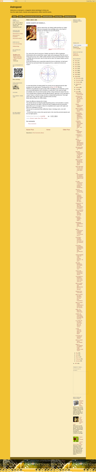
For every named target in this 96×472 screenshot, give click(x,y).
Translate (78, 48)
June (77, 91)
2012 (76, 68)
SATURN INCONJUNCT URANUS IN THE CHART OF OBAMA (79, 154)
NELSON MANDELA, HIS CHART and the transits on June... (79, 265)
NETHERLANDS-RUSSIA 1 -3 (79, 148)
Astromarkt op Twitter (18, 33)
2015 (76, 62)
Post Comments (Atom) (38, 132)
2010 (76, 72)
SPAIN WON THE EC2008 (79, 94)
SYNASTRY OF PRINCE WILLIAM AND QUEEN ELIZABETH (79, 206)
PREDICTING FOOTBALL (79, 292)
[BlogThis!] (52, 116)
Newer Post (30, 129)
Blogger (63, 460)
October (78, 82)
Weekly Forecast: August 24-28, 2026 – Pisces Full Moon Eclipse (17, 57)
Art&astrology (16, 46)
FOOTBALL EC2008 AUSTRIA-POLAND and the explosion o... (79, 240)
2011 (76, 70)
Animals (32, 118)
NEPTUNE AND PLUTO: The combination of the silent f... (79, 169)
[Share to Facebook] (55, 116)
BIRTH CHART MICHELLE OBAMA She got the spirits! (79, 162)
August (78, 87)
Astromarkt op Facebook (16, 36)
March (77, 357)
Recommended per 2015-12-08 (32, 16)
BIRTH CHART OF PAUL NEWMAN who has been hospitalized (79, 297)
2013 (76, 66)
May (77, 353)
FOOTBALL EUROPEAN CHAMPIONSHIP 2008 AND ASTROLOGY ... (79, 249)
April (77, 355)
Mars (39, 118)
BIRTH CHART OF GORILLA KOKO (79, 110)
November (78, 80)
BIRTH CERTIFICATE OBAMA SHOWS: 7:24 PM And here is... (79, 232)
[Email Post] (48, 116)
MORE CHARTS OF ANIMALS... (79, 105)
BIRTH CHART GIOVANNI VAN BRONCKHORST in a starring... (79, 286)
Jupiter (36, 118)
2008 (76, 76)
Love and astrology (17, 43)
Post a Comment (32, 123)
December (78, 78)
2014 (76, 64)
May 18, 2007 (54, 87)
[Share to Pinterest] (57, 116)
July (77, 89)
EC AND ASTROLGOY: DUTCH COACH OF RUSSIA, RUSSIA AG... (79, 184)
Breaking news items (70, 16)
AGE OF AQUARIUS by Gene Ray (79, 191)
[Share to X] (54, 116)
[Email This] (51, 116)
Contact (20, 16)
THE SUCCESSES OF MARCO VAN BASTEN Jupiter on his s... (79, 176)
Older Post (66, 129)
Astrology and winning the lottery (81, 403)
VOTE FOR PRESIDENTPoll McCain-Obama (79, 272)
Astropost (16, 6)
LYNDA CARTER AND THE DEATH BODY (78, 331)
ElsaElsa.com (16, 54)
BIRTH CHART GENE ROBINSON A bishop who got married (79, 305)
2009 (76, 74)
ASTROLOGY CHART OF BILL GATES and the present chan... (79, 99)
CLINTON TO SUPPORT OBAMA (79, 337)
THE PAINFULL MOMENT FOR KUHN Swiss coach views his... (79, 279)
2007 (76, 363)
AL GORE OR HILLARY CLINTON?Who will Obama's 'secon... (79, 323)
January (78, 361)
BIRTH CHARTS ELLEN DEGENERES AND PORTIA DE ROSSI (79, 142)
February (78, 359)
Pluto (42, 118)
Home (14, 16)
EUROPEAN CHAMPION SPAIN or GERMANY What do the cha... (79, 116)
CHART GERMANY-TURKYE (79, 131)
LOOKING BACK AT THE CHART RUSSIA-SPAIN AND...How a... (79, 125)
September (78, 84)
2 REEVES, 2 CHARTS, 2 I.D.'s (79, 136)
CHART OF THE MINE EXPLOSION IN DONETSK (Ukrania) (79, 316)
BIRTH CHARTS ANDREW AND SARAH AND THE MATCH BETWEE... (79, 197)
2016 (76, 60)
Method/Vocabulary (47, 16)
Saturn (45, 118)
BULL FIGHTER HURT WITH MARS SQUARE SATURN (79, 213)
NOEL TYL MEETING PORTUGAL (79, 310)
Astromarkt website (17, 38)
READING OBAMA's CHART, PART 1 (78, 218)
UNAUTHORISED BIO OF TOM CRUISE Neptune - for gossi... (79, 257)
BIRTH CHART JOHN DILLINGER (79, 341)
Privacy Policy (58, 16)
